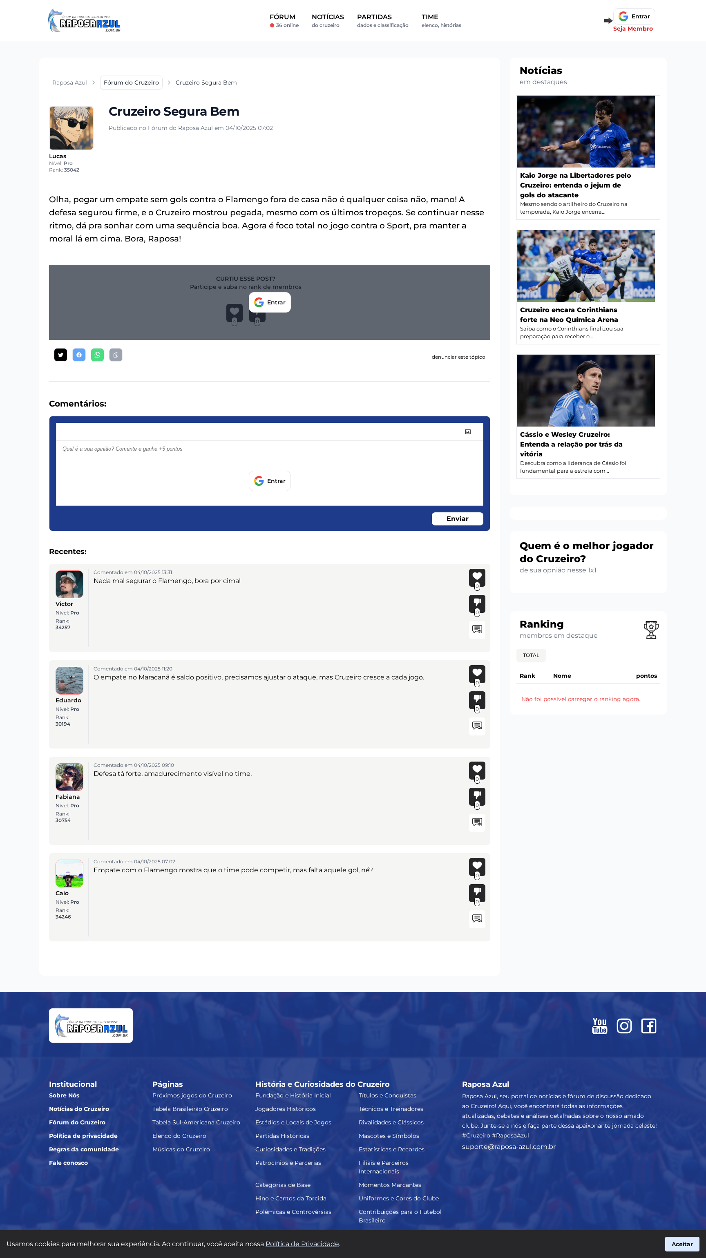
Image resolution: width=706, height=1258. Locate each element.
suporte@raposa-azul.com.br (509, 1147)
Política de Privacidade (302, 1244)
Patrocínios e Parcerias (288, 1162)
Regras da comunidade (84, 1149)
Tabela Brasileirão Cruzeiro (190, 1109)
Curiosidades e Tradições (290, 1149)
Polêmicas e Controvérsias (293, 1212)
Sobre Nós (64, 1095)
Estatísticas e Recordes (391, 1149)
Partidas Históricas (282, 1136)
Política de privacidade (83, 1136)
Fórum (284, 20)
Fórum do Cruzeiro (77, 1122)
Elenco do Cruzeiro (179, 1136)
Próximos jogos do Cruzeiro (192, 1095)
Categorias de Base (283, 1185)
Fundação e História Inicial (293, 1095)
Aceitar (682, 1244)
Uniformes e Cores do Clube (399, 1198)
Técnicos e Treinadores (391, 1109)
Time (441, 20)
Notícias (328, 20)
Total (531, 655)
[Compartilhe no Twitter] (60, 355)
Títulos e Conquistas (387, 1095)
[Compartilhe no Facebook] (79, 355)
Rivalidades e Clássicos (391, 1122)
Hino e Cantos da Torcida (290, 1198)
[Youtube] (600, 1026)
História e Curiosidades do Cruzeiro (322, 1084)
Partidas (383, 20)
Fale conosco (68, 1162)
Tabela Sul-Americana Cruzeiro (196, 1122)
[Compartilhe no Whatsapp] (97, 355)
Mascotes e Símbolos (389, 1136)
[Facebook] (649, 1026)
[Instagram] (624, 1026)
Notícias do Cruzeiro (79, 1109)
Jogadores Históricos (285, 1109)
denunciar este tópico (458, 357)
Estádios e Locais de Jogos (293, 1122)
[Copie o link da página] (116, 355)
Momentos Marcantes (390, 1185)
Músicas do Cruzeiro (181, 1149)
